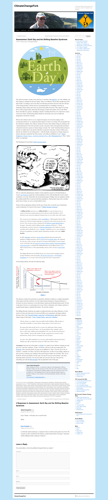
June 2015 (78, 258)
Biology (21, 385)
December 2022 (79, 121)
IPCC (77, 352)
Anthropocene (37, 382)
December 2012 (79, 303)
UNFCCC (78, 365)
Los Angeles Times (52, 239)
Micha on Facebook (80, 421)
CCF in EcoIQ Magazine (81, 382)
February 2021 (79, 154)
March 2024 (78, 98)
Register (78, 427)
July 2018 (78, 201)
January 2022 (79, 138)
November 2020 (79, 159)
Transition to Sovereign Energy (82, 44)
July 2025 (78, 74)
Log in (77, 429)
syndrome (47, 225)
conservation (61, 247)
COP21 (77, 332)
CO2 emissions (49, 387)
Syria (22, 396)
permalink (58, 396)
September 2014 (79, 271)
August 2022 (79, 127)
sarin (38, 394)
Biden (77, 326)
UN (77, 364)
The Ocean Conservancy (47, 255)
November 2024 (79, 86)
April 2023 (78, 115)
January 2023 (79, 120)
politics (58, 393)
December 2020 (79, 157)
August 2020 (79, 164)
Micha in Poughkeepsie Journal (82, 389)
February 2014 (79, 282)
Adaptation (33, 384)
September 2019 (79, 180)
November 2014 (79, 268)
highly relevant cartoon (40, 142)
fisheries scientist (51, 223)
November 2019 (79, 177)
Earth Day (54, 99)
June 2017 (78, 221)
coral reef (37, 243)
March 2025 (78, 80)
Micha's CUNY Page (80, 374)
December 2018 (79, 194)
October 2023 (79, 106)
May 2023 (78, 113)
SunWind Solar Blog (80, 391)
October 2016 (79, 233)
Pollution (62, 393)
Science (42, 394)
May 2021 (78, 150)
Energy (77, 344)
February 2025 (79, 82)
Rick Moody (50, 315)
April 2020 (78, 170)
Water (77, 368)
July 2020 (78, 165)
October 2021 (79, 142)
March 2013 (78, 298)
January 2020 (79, 174)
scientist (46, 394)
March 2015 (78, 262)
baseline (42, 229)
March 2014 (78, 280)
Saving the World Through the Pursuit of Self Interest (57, 36)
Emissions (67, 388)
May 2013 (78, 295)
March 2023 (78, 117)
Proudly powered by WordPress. (83, 496)
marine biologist (41, 237)
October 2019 (79, 179)
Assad (52, 384)
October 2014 (79, 270)
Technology (26, 396)
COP (77, 330)
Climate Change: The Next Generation (84, 399)
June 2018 (78, 203)
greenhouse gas (26, 391)
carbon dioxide (30, 385)
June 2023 (78, 112)
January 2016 (79, 247)
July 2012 (78, 311)
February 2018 (79, 209)
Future (40, 390)
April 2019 (78, 188)
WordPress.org (79, 433)
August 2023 (79, 109)
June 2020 (78, 167)
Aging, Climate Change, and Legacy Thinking (44, 317)
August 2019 (79, 182)
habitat (31, 391)
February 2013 (79, 300)
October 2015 (79, 251)
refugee (77, 358)
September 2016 (79, 235)
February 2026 (79, 63)
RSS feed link (33, 359)
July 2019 (78, 183)
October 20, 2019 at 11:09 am (27, 412)
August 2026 (79, 54)
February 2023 (79, 118)
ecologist (42, 243)
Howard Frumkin (33, 315)
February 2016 (79, 245)
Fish (34, 390)
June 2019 (78, 185)
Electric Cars (79, 341)
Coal (55, 387)
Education (78, 338)
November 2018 (79, 195)
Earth (48, 388)
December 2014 (79, 267)
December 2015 (79, 248)
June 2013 (78, 294)
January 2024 (79, 101)
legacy (59, 391)
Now (39, 393)
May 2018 (78, 204)
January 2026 (79, 65)
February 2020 (79, 173)
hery (35, 391)
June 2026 (78, 57)
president (18, 394)
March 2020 (78, 171)
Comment (18, 451)
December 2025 (79, 66)
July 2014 (78, 274)
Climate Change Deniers (29, 387)
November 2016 (79, 232)
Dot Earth (78, 402)
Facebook (18, 349)
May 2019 (78, 186)
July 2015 (78, 256)
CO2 (45, 387)
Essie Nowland (25, 426)
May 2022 (78, 132)
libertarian (18, 393)
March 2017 (78, 226)
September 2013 (79, 289)
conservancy (59, 387)
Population (67, 393)
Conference (78, 329)
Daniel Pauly (59, 223)
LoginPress (23, 30)
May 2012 (78, 314)
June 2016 (78, 239)
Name (17, 470)
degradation (25, 388)
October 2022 (79, 124)
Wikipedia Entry (79, 376)
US (37, 396)
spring (57, 394)
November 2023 (79, 104)
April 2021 (78, 151)
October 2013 (79, 288)
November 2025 (79, 68)
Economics (57, 388)
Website (18, 481)
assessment (51, 382)
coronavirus (78, 333)
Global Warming (58, 390)
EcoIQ (77, 403)
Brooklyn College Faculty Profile (83, 373)
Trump (24, 384)
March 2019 (78, 189)
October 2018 (79, 197)
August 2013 (79, 291)
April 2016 (78, 242)
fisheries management (46, 227)
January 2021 (79, 156)
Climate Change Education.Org (82, 397)
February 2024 (79, 100)
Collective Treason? (21, 36)
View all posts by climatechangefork (35, 377)
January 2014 (79, 283)
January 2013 (79, 301)
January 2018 (79, 211)
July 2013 (78, 292)
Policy (50, 393)
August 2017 (79, 218)
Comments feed (79, 432)
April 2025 (78, 79)
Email (17, 476)
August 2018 (79, 200)
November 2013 (79, 286)
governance (65, 390)
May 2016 (78, 241)
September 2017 (79, 217)
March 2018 (78, 207)
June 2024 (78, 94)
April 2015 (78, 261)
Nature (35, 393)
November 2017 (79, 214)
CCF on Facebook (80, 420)
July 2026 (78, 56)
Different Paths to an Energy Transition (84, 45)
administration (30, 382)
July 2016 (78, 238)
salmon (35, 394)
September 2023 (79, 107)
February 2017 (79, 227)
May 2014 (78, 277)
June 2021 (78, 148)
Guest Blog (78, 347)
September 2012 (79, 308)
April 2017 (78, 224)
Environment (25, 390)
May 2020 (78, 168)
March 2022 (78, 135)
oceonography (43, 393)
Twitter (42, 345)
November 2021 (79, 141)
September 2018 (79, 198)
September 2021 (79, 144)
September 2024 (79, 89)
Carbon (25, 385)
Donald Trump (43, 388)
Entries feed (78, 430)
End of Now (18, 390)
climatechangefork (33, 41)
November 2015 (79, 250)
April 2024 (78, 97)
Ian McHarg (45, 219)
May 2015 (78, 259)
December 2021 (79, 139)
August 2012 (79, 309)
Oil (48, 393)
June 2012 (78, 312)
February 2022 (79, 136)
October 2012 (79, 306)
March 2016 (78, 244)
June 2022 (78, 130)
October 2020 (79, 160)
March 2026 (78, 62)
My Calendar (31, 30)
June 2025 (78, 76)
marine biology (30, 393)
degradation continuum (33, 388)
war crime (40, 396)
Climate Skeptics (39, 387)
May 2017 (78, 223)
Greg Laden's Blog (80, 405)
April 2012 (78, 315)
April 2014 (78, 279)
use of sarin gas (25, 195)
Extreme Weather (79, 345)
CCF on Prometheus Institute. (82, 385)
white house (46, 396)
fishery (37, 390)
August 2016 (79, 236)
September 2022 (79, 126)
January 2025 (79, 83)
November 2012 (79, 305)
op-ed (42, 239)
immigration (78, 350)
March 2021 (78, 153)
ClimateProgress (79, 400)
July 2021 (78, 147)
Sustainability (19, 384)
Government (19, 391)
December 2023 (79, 103)
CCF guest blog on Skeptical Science (83, 380)
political (54, 393)
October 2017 (79, 215)
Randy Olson (24, 394)
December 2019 (79, 176)
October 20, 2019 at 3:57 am (27, 428)
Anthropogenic (44, 382)
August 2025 (79, 73)
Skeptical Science (79, 409)
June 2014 (78, 276)
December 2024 (79, 85)
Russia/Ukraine (79, 359)
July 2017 (78, 220)
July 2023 (78, 110)
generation (51, 390)
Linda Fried (41, 315)
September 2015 (79, 253)
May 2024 (78, 95)
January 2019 (79, 192)
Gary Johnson (46, 390)
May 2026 (78, 59)
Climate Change (58, 382)
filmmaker (27, 237)
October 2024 (79, 88)
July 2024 (78, 92)
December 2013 (79, 285)
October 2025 (79, 70)
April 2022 (78, 133)
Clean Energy (55, 385)
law (77, 353)
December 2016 (79, 230)
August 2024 (79, 91)
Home (17, 30)
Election (64, 382)
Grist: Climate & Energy (81, 406)
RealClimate (78, 408)
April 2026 (78, 60)
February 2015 (79, 264)
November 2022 (79, 123)
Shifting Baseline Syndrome (49, 207)
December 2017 (79, 212)
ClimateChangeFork (26, 5)
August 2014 (79, 273)
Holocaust (78, 348)
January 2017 (79, 229)
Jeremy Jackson (49, 243)
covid (77, 335)
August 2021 (79, 145)
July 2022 (78, 129)
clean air (49, 385)
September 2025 (79, 71)
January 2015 (79, 265)
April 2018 (78, 206)
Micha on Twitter (79, 423)
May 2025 (78, 77)
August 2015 (79, 254)
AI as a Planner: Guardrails (81, 47)
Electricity (62, 388)
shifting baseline (52, 394)
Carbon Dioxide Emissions (41, 385)
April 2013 (78, 297)
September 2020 (79, 162)
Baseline (62, 384)
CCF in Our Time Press (81, 383)
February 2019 (79, 191)
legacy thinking (65, 391)
